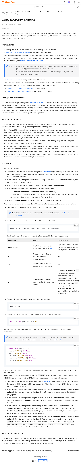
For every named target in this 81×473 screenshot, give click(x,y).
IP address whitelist (13, 80)
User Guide (40, 12)
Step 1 (52, 248)
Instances (47, 172)
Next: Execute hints (72, 451)
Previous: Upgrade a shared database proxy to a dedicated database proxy (27, 451)
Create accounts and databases (31, 61)
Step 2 (58, 340)
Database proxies (51, 12)
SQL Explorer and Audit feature (19, 91)
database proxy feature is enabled (20, 88)
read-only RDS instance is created (18, 53)
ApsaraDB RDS (15, 12)
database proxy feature (38, 102)
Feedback (44, 461)
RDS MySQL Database (28, 12)
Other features (62, 12)
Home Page (5, 12)
